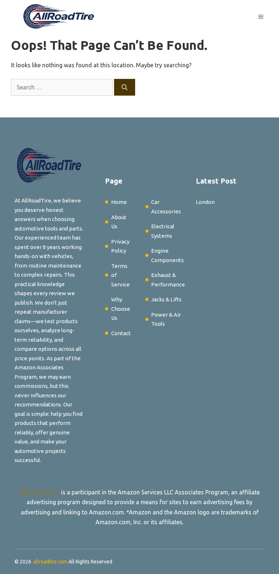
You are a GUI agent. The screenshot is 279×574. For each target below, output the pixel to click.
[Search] (124, 87)
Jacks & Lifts (166, 299)
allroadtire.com (39, 492)
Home (119, 202)
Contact (121, 333)
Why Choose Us (120, 308)
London (205, 202)
